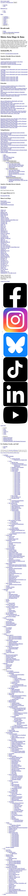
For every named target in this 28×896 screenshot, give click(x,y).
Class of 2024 (17, 474)
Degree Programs (9, 456)
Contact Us (5, 431)
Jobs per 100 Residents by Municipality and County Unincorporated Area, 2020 (12, 102)
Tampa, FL (3, 270)
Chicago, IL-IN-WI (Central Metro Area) (9, 219)
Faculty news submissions (17, 748)
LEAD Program (14, 468)
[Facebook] (15, 307)
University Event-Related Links (18, 768)
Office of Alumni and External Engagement (18, 827)
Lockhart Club (9, 859)
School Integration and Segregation (16, 165)
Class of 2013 (17, 488)
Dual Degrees (12, 525)
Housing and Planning (11, 176)
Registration (11, 673)
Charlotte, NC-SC (4, 217)
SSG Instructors (14, 687)
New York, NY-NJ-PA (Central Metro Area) (10, 247)
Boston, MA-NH (4, 215)
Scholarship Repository (11, 625)
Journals (8, 585)
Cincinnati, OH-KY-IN (5, 221)
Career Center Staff (10, 652)
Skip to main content (5, 1)
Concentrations (9, 567)
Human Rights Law (13, 577)
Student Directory (12, 700)
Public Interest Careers (13, 645)
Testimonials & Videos (16, 508)
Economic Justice (9, 657)
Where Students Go (15, 506)
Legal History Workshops (16, 777)
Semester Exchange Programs (15, 584)
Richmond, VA (4, 258)
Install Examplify (17, 721)
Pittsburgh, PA (4, 253)
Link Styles (16, 807)
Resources (13, 817)
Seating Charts (14, 736)
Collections (8, 631)
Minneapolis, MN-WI (5, 242)
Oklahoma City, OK (5, 248)
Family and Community (11, 658)
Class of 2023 (17, 476)
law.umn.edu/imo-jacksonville (11, 53)
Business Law (12, 569)
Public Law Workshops (16, 778)
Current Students (15, 469)
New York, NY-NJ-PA (5, 245)
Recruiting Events (15, 498)
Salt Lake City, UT (5, 261)
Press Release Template (16, 766)
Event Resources (15, 767)
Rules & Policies (12, 701)
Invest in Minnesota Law (14, 874)
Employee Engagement (16, 798)
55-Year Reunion (15, 846)
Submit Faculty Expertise (19, 752)
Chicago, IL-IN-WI (5, 218)
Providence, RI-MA (5, 255)
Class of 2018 (17, 482)
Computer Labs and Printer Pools (18, 708)
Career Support (14, 527)
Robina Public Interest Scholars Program (17, 564)
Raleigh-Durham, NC (5, 256)
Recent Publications (10, 622)
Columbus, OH (4, 223)
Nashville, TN (4, 243)
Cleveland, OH (4, 222)
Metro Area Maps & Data (8, 157)
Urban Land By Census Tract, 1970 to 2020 (10, 113)
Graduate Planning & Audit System (19, 685)
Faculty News (9, 621)
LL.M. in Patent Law (13, 522)
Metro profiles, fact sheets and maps (8, 63)
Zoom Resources (15, 819)
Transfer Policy (12, 610)
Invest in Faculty (12, 873)
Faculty (4, 19)
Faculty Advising (17, 678)
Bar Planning (11, 688)
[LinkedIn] (15, 405)
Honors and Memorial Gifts (15, 889)
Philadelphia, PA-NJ (5, 250)
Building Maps (14, 790)
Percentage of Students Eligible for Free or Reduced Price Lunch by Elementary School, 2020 (13, 86)
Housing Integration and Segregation (16, 173)
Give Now (8, 849)
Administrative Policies (16, 704)
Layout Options (17, 809)
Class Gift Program (13, 865)
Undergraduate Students (14, 529)
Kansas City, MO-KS (5, 233)
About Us (8, 632)
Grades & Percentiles (13, 648)
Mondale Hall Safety (7, 438)
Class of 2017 (17, 483)
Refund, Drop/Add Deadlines (17, 674)
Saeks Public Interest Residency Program (17, 566)
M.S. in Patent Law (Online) (15, 520)
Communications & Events (14, 758)
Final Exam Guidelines (16, 745)
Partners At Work (9, 856)
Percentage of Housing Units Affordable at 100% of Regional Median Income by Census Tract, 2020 (14, 127)
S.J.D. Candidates (15, 501)
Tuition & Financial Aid (14, 596)
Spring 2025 (8, 668)
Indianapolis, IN (4, 231)
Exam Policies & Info (18, 684)
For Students (8, 651)
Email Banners (14, 763)
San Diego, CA (4, 264)
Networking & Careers (13, 826)
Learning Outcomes (15, 458)
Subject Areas (12, 536)
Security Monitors (18, 786)
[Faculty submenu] (7, 19)
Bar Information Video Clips (17, 691)
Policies (10, 754)
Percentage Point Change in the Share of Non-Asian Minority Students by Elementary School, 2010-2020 (14, 95)
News (4, 429)
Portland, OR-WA (4, 254)
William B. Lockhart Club (14, 877)
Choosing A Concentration (20, 679)
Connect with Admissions (14, 595)
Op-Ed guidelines (15, 749)
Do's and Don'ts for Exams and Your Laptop (20, 718)
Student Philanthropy (10, 864)
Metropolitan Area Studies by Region (17, 171)
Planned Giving (12, 852)
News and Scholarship (13, 747)
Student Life (11, 694)
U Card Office (14, 789)
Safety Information (15, 785)
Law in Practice (12, 545)
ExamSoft (13, 716)
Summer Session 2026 (13, 538)
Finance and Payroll (13, 791)
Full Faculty (11, 620)
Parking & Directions (7, 437)
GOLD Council (12, 830)
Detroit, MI (3, 227)
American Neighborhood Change (16, 179)
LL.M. (10, 461)
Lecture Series (9, 588)
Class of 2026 (17, 472)
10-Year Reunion (15, 835)
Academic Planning (13, 675)
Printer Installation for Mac (20, 709)
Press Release (3, 186)
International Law (12, 580)
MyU (4, 6)
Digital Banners (14, 762)
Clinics (4, 22)
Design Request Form (16, 761)
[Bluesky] (15, 356)
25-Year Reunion (15, 838)
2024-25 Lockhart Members (15, 862)
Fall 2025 (8, 667)
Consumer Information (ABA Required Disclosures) (14, 441)
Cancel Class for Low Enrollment (18, 735)
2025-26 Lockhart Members (15, 863)
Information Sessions (13, 594)
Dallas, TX (3, 224)
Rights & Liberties (10, 661)
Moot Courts (11, 546)
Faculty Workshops (13, 774)
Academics (5, 16)
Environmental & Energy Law (15, 573)
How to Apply (14, 495)
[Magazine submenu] (8, 24)
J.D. (9, 457)
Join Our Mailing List (16, 496)
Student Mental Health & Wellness (18, 695)
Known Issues (17, 804)
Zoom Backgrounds (18, 821)
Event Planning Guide (19, 698)
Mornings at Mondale (16, 825)
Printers (13, 816)
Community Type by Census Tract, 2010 (9, 79)
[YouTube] (15, 423)
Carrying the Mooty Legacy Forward (17, 868)
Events (4, 430)
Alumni (7, 822)
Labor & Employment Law (14, 582)
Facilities (11, 780)
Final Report (3, 188)
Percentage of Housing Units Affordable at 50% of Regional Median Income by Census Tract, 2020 (13, 122)
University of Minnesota (13, 450)
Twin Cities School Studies (14, 163)
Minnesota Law (4, 8)
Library (4, 20)
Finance (10, 175)
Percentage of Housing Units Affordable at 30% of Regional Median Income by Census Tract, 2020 (13, 119)
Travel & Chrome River (16, 794)
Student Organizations (16, 696)
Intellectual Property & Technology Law (17, 579)
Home (4, 31)
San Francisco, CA (5, 265)
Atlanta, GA (3, 210)
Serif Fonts (13, 772)
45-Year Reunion (15, 843)
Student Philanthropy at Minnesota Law (17, 890)
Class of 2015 (17, 485)
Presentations (6, 159)
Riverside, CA (4, 259)
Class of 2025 (17, 473)
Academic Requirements (14, 672)
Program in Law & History (14, 559)
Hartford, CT (3, 228)
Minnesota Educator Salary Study (16, 166)
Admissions (5, 18)
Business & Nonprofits (11, 656)
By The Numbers (9, 612)
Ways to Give (9, 851)
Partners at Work (12, 885)
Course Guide (9, 535)
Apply (4, 12)
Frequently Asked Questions (17, 467)
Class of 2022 (17, 477)
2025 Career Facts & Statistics (15, 636)
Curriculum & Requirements (17, 463)
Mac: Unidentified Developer (21, 723)
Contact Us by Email (5, 281)
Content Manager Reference (17, 803)
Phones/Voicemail (15, 784)
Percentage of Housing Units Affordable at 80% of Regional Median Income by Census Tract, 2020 (13, 124)
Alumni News (12, 831)
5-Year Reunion (14, 833)
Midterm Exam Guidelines (17, 746)
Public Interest (9, 563)
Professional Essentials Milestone (16, 643)
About (4, 154)
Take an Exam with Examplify (20, 725)
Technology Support (13, 706)
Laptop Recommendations (17, 726)
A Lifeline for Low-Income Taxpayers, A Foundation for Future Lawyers (17, 870)
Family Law (11, 574)
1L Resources (14, 677)
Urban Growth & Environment (7, 204)
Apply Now (3, 425)
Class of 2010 (17, 492)
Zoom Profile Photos (18, 820)
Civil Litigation (12, 571)
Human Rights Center (13, 552)
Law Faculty (8, 629)
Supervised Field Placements (15, 542)
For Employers (9, 646)
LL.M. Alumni (14, 471)
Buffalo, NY (3, 216)
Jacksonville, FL (4, 232)
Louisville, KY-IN (4, 237)
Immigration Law (12, 578)
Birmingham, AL (4, 213)
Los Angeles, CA (4, 236)
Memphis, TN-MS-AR (5, 238)
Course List (11, 537)
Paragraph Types (17, 806)
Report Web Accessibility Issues (13, 452)
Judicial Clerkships (13, 642)
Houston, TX (3, 229)
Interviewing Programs (13, 647)
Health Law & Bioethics (14, 575)
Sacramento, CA (4, 260)
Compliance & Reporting (16, 796)
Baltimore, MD (4, 212)
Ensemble (11, 543)
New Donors (11, 879)
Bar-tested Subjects (15, 690)
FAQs (12, 526)
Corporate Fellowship (13, 641)
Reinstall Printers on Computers (18, 715)
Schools (7, 162)
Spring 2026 (8, 666)
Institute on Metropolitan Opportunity (11, 32)
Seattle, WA (3, 268)
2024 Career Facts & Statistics (15, 637)
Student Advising (12, 756)
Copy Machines (14, 782)
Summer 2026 (9, 664)
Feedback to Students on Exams (18, 743)
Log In (4, 434)
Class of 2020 (17, 479)
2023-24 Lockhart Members (15, 861)
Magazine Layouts (15, 769)
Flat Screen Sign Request (16, 811)
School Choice (12, 167)
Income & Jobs (4, 203)
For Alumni (8, 650)
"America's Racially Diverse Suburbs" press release (12, 61)
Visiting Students (12, 611)
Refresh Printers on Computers (20, 712)
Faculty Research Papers (11, 624)
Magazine (5, 24)
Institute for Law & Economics (15, 553)
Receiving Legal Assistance (12, 654)
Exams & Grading (13, 740)
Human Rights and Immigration (13, 659)
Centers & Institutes (10, 548)
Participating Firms (13, 858)
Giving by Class (12, 875)
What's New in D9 (18, 805)
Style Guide (14, 773)
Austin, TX (3, 211)
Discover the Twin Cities (14, 615)
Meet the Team (14, 462)
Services (8, 630)
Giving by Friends (13, 881)
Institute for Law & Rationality (15, 554)
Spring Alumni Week (13, 832)
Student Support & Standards (17, 705)
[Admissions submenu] (9, 18)
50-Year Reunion (15, 844)
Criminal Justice (12, 572)
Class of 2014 (17, 487)
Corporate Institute (13, 551)
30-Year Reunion (15, 840)
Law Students (9, 627)
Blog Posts (13, 521)
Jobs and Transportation (14, 172)
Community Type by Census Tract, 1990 (9, 76)
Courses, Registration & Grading (18, 532)
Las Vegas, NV (4, 234)
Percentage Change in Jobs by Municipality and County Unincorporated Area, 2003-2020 (12, 104)
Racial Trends (3, 201)
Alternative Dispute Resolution (15, 568)
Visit (10, 593)
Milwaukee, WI (4, 240)
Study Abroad (9, 583)
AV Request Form (15, 759)
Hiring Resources (15, 799)
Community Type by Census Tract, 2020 (9, 80)
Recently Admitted (10, 847)
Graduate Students (13, 534)
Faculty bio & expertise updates (18, 751)
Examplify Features (18, 720)
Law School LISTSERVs (16, 815)
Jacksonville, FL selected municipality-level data (11, 64)
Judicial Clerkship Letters (16, 757)
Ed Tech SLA (14, 814)
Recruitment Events (13, 598)
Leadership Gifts (12, 878)
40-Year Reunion (15, 842)
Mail (12, 783)
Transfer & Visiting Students (12, 606)
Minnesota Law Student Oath (20, 459)
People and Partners (7, 158)
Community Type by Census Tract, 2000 (9, 78)
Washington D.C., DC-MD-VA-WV (8, 273)
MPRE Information (15, 689)
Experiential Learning (10, 540)
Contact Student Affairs (14, 731)
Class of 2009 (17, 493)
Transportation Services (16, 788)
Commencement (14, 699)
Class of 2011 (17, 490)
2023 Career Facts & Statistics (15, 638)
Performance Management (17, 800)
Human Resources (13, 795)
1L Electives (16, 680)
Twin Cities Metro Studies (14, 170)
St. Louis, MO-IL (4, 269)
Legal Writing (12, 547)
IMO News (5, 156)
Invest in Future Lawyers (14, 872)
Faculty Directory (10, 619)
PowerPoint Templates (16, 770)
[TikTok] (15, 381)
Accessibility (11, 753)
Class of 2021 (17, 478)
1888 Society (14, 853)
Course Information (13, 733)
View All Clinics (9, 662)
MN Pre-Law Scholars (11, 616)
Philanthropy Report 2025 (11, 867)
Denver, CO (3, 226)
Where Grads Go (9, 635)
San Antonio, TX (4, 263)
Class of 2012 (17, 489)
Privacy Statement (4, 452)
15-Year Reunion (15, 836)
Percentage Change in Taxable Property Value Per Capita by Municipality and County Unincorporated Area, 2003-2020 (13, 111)
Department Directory (8, 440)
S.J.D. (10, 499)
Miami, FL (3, 239)
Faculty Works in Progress (17, 775)
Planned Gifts (12, 886)
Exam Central (14, 683)
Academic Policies (15, 703)
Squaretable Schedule (16, 779)
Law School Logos (15, 764)
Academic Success (15, 682)
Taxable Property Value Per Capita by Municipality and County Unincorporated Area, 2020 (12, 109)
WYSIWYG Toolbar (18, 810)
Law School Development (11, 893)
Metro (7, 168)
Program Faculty (15, 509)
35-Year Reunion (15, 841)
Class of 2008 (17, 494)
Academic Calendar (10, 587)
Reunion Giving (9, 854)
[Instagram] (15, 331)
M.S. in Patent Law (13, 503)
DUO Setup (14, 812)
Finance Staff (14, 793)
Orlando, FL (3, 249)
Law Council (11, 693)
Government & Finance (6, 202)
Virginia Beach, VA (5, 271)
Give (4, 10)
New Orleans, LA (4, 244)
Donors (10, 857)
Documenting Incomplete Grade (18, 741)
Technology (11, 801)
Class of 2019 (17, 480)
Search (15, 2)
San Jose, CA (3, 266)
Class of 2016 (17, 484)
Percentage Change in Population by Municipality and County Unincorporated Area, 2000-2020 (14, 106)
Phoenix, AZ (3, 252)
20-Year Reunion (15, 837)
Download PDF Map (5, 195)
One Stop (5, 4)
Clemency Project (12, 550)
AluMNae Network (13, 828)
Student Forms (12, 730)
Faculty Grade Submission (17, 742)
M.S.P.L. (8, 600)
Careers (5, 21)
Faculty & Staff (9, 732)
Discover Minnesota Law (11, 614)
